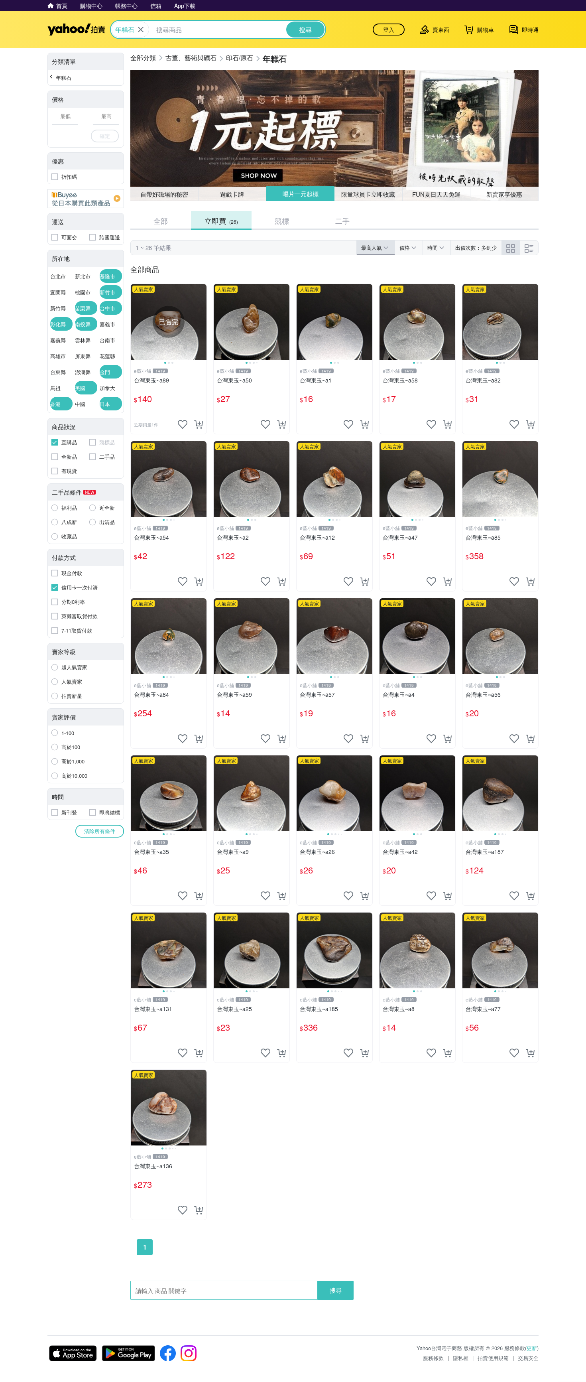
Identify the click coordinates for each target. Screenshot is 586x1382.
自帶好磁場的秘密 (164, 194)
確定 (105, 136)
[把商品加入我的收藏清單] (182, 424)
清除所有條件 (99, 831)
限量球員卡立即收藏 (368, 194)
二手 (342, 220)
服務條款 (433, 1358)
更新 (532, 1348)
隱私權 (460, 1358)
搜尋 (336, 1290)
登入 (388, 30)
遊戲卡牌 (232, 194)
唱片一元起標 (301, 193)
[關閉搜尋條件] (141, 29)
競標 (282, 220)
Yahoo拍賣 (76, 29)
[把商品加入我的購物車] (198, 424)
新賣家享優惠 (504, 194)
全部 (160, 220)
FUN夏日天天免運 (436, 194)
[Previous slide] (136, 322)
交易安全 (528, 1358)
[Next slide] (201, 322)
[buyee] (85, 198)
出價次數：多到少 (476, 247)
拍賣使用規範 (493, 1358)
